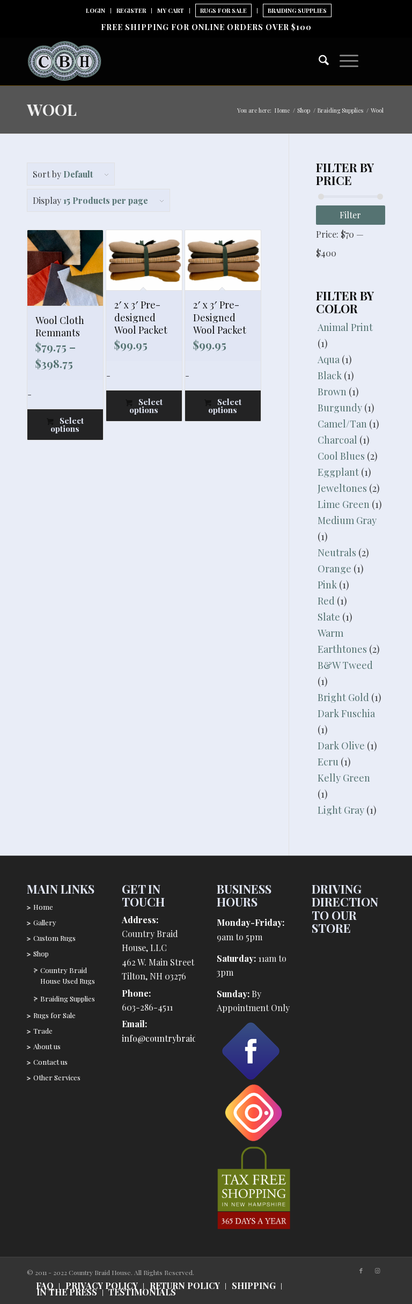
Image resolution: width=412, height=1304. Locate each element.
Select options (66, 424)
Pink (327, 584)
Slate (329, 616)
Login (95, 10)
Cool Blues (341, 456)
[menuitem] (95, 10)
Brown (332, 391)
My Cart (170, 10)
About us (47, 1046)
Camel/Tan (342, 423)
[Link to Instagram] (377, 1271)
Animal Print (345, 327)
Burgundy (340, 407)
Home (43, 906)
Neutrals (337, 552)
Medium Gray (347, 520)
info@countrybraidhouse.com (180, 1038)
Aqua (329, 359)
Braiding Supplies (297, 10)
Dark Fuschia (346, 713)
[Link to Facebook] (361, 1271)
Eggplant (338, 472)
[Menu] (343, 58)
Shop (41, 953)
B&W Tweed (345, 665)
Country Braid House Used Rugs (67, 975)
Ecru (328, 761)
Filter (350, 214)
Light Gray (341, 810)
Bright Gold (343, 697)
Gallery (44, 922)
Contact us (50, 1061)
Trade (43, 1030)
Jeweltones (342, 488)
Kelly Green (344, 777)
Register (131, 10)
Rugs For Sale (223, 10)
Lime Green (344, 504)
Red (326, 600)
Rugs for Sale (54, 1015)
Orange (334, 568)
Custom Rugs (54, 937)
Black (330, 375)
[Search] (318, 61)
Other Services (56, 1077)
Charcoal (337, 439)
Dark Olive (341, 745)
